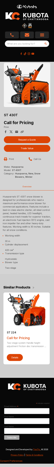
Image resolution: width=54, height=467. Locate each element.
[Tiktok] (25, 53)
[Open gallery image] (27, 85)
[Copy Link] (22, 131)
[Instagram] (29, 53)
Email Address (11, 406)
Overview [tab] (27, 186)
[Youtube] (32, 53)
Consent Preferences (11, 460)
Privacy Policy (17, 455)
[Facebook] (21, 53)
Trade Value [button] (27, 148)
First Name (9, 417)
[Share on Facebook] (5, 131)
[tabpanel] (27, 85)
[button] (12, 34)
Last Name (9, 426)
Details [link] (14, 357)
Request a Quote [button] (27, 139)
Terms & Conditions (34, 455)
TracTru (36, 449)
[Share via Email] (16, 131)
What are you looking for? (21, 43)
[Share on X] (11, 131)
